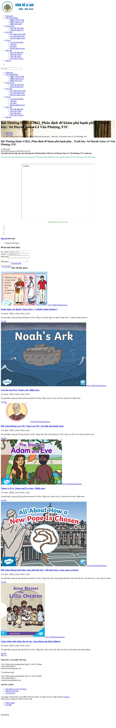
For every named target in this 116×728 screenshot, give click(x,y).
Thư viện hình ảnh (16, 52)
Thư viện (8, 50)
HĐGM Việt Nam (11, 691)
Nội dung (4, 261)
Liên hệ (8, 61)
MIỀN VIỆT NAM (17, 20)
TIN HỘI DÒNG (11, 18)
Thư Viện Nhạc (15, 57)
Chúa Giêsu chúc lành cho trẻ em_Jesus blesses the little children (30, 641)
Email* (3, 254)
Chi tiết (3, 321)
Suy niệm (8, 32)
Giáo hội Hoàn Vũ (16, 30)
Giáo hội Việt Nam (17, 28)
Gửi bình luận (16, 263)
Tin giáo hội (9, 26)
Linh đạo (13, 44)
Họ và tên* (5, 252)
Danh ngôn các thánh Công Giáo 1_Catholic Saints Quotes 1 (29, 309)
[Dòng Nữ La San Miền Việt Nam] (17, 12)
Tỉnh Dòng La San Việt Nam (15, 689)
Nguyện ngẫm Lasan (17, 38)
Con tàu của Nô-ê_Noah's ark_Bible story (20, 390)
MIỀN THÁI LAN (17, 22)
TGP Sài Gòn (10, 693)
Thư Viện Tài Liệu (16, 59)
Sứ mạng (13, 46)
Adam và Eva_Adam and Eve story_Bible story (23, 488)
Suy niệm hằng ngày (17, 36)
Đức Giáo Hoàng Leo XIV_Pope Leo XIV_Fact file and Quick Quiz (32, 426)
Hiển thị (4, 239)
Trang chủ (9, 16)
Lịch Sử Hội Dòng (16, 42)
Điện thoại (5, 257)
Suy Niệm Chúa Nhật (17, 34)
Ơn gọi (7, 40)
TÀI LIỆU (9, 134)
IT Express (66, 697)
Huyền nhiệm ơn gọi (17, 48)
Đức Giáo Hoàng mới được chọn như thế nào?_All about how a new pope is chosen (39, 570)
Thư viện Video (15, 54)
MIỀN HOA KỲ (16, 24)
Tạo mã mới (5, 267)
